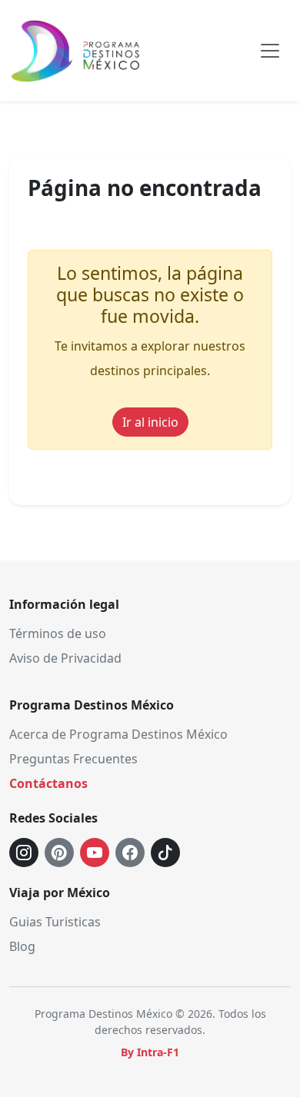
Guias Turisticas (55, 921)
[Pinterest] (59, 852)
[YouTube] (94, 852)
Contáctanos (48, 783)
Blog (22, 946)
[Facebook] (130, 852)
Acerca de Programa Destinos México (118, 734)
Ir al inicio (150, 422)
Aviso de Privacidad (65, 658)
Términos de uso (57, 633)
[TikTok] (165, 852)
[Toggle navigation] (270, 50)
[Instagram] (23, 852)
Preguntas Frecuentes (73, 758)
